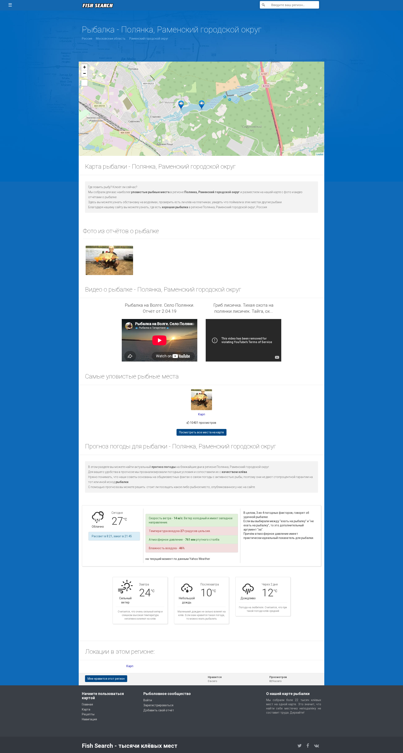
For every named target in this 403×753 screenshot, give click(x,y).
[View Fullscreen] (84, 83)
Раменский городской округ (148, 38)
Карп (201, 414)
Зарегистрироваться (158, 705)
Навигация (89, 719)
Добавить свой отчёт (158, 710)
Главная (87, 704)
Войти (147, 700)
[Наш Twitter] (299, 745)
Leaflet (319, 154)
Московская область (111, 38)
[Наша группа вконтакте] (316, 745)
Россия (87, 38)
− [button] (84, 73)
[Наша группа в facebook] (307, 745)
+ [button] (84, 67)
